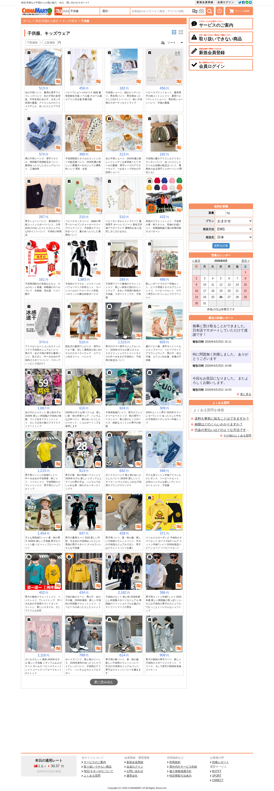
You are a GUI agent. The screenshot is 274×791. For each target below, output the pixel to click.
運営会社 (132, 775)
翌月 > (245, 260)
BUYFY (217, 771)
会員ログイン (225, 2)
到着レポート (220, 762)
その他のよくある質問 (237, 435)
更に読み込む (103, 682)
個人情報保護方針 (180, 771)
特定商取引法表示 (180, 775)
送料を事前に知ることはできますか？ (222, 418)
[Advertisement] (104, 721)
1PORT (216, 775)
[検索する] (209, 11)
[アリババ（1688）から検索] (65, 11)
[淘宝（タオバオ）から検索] (58, 11)
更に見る (245, 394)
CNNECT (217, 780)
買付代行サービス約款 (183, 766)
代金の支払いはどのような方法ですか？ (222, 430)
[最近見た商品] (220, 11)
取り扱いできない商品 (98, 766)
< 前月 (196, 260)
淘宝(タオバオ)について (98, 771)
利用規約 (174, 762)
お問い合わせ (135, 771)
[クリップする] (28, 52)
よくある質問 (92, 775)
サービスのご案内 (95, 762)
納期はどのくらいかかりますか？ (219, 424)
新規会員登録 (205, 2)
